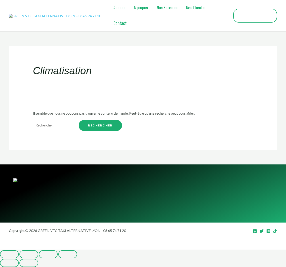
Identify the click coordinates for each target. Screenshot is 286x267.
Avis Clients (195, 7)
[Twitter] (262, 231)
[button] (255, 16)
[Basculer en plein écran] (28, 254)
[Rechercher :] (56, 125)
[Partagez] (48, 254)
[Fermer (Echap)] (67, 254)
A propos (141, 7)
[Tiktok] (275, 231)
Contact (120, 23)
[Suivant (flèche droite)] (28, 263)
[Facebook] (255, 231)
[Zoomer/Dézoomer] (9, 254)
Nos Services (166, 7)
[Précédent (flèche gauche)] (9, 263)
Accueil (119, 7)
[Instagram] (268, 231)
